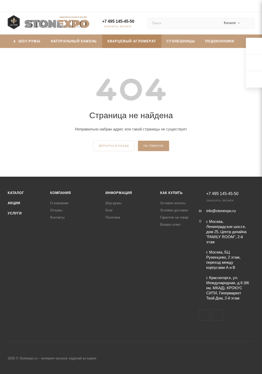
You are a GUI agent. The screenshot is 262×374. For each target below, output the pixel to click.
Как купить (171, 193)
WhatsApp (217, 315)
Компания (60, 193)
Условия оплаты (172, 203)
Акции (14, 203)
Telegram (204, 315)
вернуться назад (114, 145)
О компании (59, 203)
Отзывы (56, 210)
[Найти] (248, 23)
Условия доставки (174, 210)
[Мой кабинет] (252, 7)
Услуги (15, 213)
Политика (112, 217)
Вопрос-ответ (170, 224)
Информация (118, 193)
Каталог (16, 193)
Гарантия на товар (174, 217)
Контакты (57, 217)
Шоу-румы (113, 203)
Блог (109, 210)
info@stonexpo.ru (221, 211)
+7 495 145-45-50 (118, 21)
